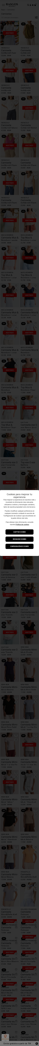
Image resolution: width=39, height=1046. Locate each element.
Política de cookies (22, 524)
